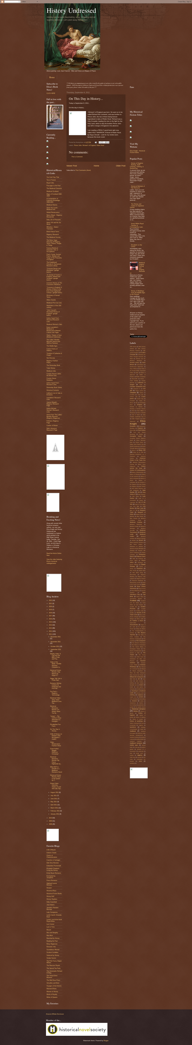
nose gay (137, 747)
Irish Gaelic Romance (137, 488)
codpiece (140, 695)
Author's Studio (51, 853)
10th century (133, 346)
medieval (133, 731)
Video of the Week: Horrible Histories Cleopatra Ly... (55, 664)
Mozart (49, 930)
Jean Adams (51, 905)
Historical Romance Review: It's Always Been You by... (55, 709)
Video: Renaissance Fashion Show (55, 744)
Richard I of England (89, 145)
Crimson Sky (133, 396)
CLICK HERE (51, 93)
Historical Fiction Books (54, 893)
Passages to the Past (54, 185)
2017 (50, 616)
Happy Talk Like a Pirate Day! (56, 679)
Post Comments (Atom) (83, 170)
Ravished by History (53, 938)
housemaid (133, 725)
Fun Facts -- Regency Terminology (55, 693)
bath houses (139, 681)
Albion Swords (51, 300)
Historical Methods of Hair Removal (138, 187)
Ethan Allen (133, 430)
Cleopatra (133, 392)
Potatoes (140, 558)
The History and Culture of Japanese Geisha (137, 205)
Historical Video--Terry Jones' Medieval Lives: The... (56, 700)
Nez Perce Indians (136, 544)
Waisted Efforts (52, 988)
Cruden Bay (140, 398)
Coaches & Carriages (53, 860)
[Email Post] (95, 142)
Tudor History (51, 368)
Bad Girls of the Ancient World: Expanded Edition (137, 370)
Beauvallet (134, 378)
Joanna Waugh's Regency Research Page (53, 404)
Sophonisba (133, 622)
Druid (133, 410)
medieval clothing (134, 737)
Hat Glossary (51, 358)
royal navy (132, 757)
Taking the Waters (140, 628)
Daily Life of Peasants (54, 220)
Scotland (133, 600)
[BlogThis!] (102, 142)
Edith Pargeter (136, 418)
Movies (134, 540)
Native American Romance (137, 542)
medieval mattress (135, 741)
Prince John (78, 145)
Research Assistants (137, 580)
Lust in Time (51, 927)
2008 (50, 824)
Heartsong (142, 448)
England (140, 428)
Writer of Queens (52, 997)
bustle (131, 687)
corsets (141, 697)
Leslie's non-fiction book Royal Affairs (54, 920)
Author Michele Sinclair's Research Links (53, 410)
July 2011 (54, 795)
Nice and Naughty (52, 932)
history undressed (134, 723)
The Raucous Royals (53, 965)
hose (142, 723)
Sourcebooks (134, 624)
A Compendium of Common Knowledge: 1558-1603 (53, 200)
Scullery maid (139, 610)
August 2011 (55, 792)
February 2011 (55, 811)
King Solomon (141, 494)
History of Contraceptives (137, 470)
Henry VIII (142, 450)
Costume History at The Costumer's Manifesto (54, 283)
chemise (139, 689)
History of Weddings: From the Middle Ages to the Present (137, 292)
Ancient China (134, 362)
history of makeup (141, 717)
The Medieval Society (54, 237)
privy (131, 753)
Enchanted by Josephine (51, 876)
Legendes (132, 502)
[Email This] (100, 142)
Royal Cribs (50, 183)
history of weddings (136, 721)
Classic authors (139, 390)
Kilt (139, 492)
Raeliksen (140, 568)
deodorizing (142, 699)
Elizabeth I (133, 426)
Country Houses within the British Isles (54, 374)
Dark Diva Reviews (53, 863)
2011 (50, 634)
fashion (141, 703)
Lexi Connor (50, 924)
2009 (50, 821)
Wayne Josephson (137, 670)
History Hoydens (52, 899)
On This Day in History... (55, 730)
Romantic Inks (51, 947)
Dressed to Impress (136, 406)
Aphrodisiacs (140, 364)
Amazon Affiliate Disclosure (55, 1014)
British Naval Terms (53, 231)
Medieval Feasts (134, 526)
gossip (131, 707)
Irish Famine (142, 486)
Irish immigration (134, 490)
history (135, 711)
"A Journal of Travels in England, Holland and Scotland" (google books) (54, 277)
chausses (132, 689)
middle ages (134, 745)
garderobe (141, 705)
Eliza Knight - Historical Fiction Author (137, 151)
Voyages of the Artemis (54, 986)
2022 (50, 600)
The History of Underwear (138, 644)
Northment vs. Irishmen (136, 546)
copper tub (133, 697)
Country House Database (51, 379)
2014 (50, 625)
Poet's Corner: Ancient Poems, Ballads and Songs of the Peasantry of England (54, 257)
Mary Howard (133, 518)
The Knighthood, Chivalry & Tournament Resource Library (54, 264)
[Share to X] (104, 142)
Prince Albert (133, 560)
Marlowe (132, 516)
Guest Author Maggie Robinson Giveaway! (54, 751)
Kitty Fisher (135, 496)
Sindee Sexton (51, 958)
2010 (50, 818)
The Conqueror (140, 640)
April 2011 (54, 805)
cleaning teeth (140, 693)
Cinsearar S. (136, 388)
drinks (141, 701)
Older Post (120, 166)
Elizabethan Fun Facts (55, 725)
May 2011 (54, 801)
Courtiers (132, 394)
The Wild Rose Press (53, 980)
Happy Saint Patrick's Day (137, 444)
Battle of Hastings (140, 376)
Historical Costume (53, 390)
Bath (137, 372)
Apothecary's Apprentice (136, 366)
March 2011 (54, 808)
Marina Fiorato (140, 514)
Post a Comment (77, 157)
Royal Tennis (142, 588)
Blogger (106, 1040)
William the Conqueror (136, 677)
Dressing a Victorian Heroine (137, 408)
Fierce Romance (52, 880)
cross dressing (133, 699)
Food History (141, 430)
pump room (139, 753)
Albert (131, 358)
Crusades (132, 400)
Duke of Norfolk (141, 412)
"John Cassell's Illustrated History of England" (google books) (53, 312)
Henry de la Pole (138, 452)
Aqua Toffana (133, 368)
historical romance (139, 709)
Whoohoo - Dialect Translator (52, 228)
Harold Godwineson (135, 446)
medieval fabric (140, 739)
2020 (50, 606)
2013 (50, 628)
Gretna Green (139, 442)
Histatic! (49, 888)
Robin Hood (100, 145)
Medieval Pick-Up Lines (54, 303)
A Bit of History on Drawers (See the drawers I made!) (56, 736)
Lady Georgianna (52, 912)
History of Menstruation (138, 472)
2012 (50, 631)
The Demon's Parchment (138, 642)
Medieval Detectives (136, 524)
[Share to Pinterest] (108, 142)
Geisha (141, 434)
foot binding (133, 705)
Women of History (52, 991)
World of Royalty (52, 994)
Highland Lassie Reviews (52, 884)
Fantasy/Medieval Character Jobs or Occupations (52, 249)
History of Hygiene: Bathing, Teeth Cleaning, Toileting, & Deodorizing (137, 165)
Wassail (143, 668)
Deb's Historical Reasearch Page (52, 429)
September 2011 (56, 649)
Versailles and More (53, 983)
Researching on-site (135, 582)
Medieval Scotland (52, 191)
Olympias (132, 550)
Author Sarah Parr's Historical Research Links (53, 319)
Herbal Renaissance (53, 212)
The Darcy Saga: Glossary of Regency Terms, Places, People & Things (54, 242)
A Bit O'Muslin (51, 850)
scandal (140, 757)
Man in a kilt (133, 510)
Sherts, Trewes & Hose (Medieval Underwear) (54, 336)
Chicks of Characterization (52, 856)
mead (141, 729)
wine (140, 761)
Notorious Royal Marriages (137, 548)
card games (139, 687)
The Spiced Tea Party (54, 968)
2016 (50, 619)
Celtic (141, 384)
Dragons (139, 404)
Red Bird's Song (138, 572)
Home (52, 77)
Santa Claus (139, 596)
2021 (50, 603)
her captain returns (141, 707)
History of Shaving (135, 474)
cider (144, 689)
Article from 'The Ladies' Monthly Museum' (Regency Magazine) (54, 416)
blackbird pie (133, 685)
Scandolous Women (136, 598)
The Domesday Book (53, 365)
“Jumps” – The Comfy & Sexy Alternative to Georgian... (55, 718)
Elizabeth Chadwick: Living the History (53, 869)
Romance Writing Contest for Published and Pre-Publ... (55, 685)
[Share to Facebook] (106, 142)
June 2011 (54, 798)
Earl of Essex (136, 414)
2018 (50, 613)
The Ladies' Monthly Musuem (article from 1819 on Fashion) (53, 341)
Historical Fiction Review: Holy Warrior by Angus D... (55, 672)
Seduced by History (53, 955)
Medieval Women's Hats (54, 324)
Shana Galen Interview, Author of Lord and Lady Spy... (56, 786)
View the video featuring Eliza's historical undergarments (54, 561)
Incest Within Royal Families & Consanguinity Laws (137, 225)
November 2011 (56, 641)
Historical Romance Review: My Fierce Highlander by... (56, 760)
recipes (132, 755)
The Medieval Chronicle (54, 188)
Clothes (141, 392)
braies (141, 685)
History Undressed (71, 10)
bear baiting (140, 683)
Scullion (132, 612)
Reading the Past (52, 941)
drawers (134, 701)
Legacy (141, 500)
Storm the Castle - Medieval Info (52, 208)
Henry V (134, 450)
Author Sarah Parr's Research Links (53, 383)
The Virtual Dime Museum (52, 976)
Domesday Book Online (54, 387)
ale (139, 679)
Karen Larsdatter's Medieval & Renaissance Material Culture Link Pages (53, 329)
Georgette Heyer (136, 436)
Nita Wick (50, 935)
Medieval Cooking (136, 522)
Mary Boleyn (140, 516)
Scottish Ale (133, 606)
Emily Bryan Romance (54, 873)
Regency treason (141, 578)
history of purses (138, 719)
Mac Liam (140, 508)
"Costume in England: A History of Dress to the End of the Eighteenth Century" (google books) (54, 290)
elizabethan (133, 703)
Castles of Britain (52, 425)
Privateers (140, 562)
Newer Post (72, 166)
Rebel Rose (142, 570)
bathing (132, 683)
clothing (132, 695)
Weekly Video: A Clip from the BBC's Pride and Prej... (55, 656)
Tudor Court (140, 656)
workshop (132, 763)
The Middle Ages (52, 346)
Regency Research (53, 234)
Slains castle (140, 618)
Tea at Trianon (51, 180)
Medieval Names (52, 205)
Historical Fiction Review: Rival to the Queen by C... (55, 777)
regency (139, 755)
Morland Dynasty (141, 538)
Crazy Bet (140, 394)
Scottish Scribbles (52, 952)
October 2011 (55, 646)
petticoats (140, 751)
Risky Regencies (52, 944)
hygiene (141, 725)
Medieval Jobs (51, 371)
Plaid (134, 558)
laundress (133, 727)
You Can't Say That (53, 177)
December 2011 (56, 637)
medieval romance (136, 743)
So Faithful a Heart (136, 620)
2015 (50, 622)
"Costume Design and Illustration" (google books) (54, 270)
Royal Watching (136, 590)
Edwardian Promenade (54, 866)
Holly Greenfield (52, 902)
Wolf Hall (132, 679)
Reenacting (133, 574)
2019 (50, 609)
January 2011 (55, 814)
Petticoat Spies (140, 556)
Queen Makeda (134, 564)
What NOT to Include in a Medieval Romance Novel (56, 769)
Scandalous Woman (53, 949)
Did (136, 402)
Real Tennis (133, 570)
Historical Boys (51, 890)
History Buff (50, 896)
